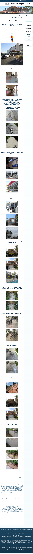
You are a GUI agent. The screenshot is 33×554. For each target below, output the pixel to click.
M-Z (29, 39)
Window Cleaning (28, 28)
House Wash (20, 17)
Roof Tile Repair (29, 25)
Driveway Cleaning (17, 15)
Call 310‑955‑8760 (22, 0)
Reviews (11, 15)
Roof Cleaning (29, 23)
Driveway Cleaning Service (25, 15)
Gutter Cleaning (29, 22)
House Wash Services (14, 17)
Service (8, 15)
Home (5, 15)
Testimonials (29, 45)
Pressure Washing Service (28, 32)
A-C (29, 36)
